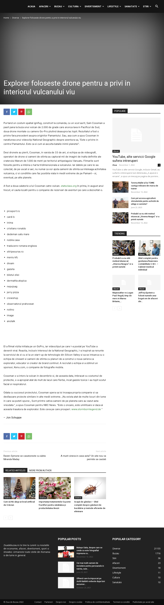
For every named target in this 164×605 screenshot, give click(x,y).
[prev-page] (6, 518)
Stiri (146, 6)
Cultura (73, 6)
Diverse (15, 17)
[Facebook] (7, 112)
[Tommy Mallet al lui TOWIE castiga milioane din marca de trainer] (120, 187)
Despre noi (61, 602)
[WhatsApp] (29, 112)
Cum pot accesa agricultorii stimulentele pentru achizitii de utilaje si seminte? (145, 201)
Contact (37, 602)
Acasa (31, 6)
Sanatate (131, 6)
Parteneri (49, 602)
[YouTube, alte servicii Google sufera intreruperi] (136, 135)
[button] (156, 6)
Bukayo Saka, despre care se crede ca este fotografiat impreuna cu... (89, 551)
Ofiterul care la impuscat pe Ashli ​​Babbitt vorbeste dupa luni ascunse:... (91, 581)
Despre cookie (75, 602)
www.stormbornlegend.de (86, 409)
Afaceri (43, 6)
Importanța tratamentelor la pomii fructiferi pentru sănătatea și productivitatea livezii (54, 505)
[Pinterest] (21, 112)
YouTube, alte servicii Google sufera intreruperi (133, 159)
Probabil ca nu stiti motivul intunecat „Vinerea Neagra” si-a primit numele (145, 217)
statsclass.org (69, 185)
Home (6, 17)
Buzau (58, 6)
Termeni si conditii (121, 602)
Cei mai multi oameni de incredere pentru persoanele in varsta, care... (90, 566)
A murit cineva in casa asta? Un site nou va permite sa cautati (83, 457)
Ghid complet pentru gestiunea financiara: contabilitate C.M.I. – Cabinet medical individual (148, 264)
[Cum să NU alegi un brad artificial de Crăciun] (19, 488)
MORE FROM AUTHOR (40, 470)
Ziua (114, 165)
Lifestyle (113, 6)
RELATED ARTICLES (15, 470)
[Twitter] (14, 112)
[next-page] (11, 518)
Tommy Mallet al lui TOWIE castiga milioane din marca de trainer (144, 186)
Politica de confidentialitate (97, 602)
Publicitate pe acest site (143, 602)
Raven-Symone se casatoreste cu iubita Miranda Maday (25, 457)
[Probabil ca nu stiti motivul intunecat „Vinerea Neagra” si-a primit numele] (120, 218)
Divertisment (93, 6)
